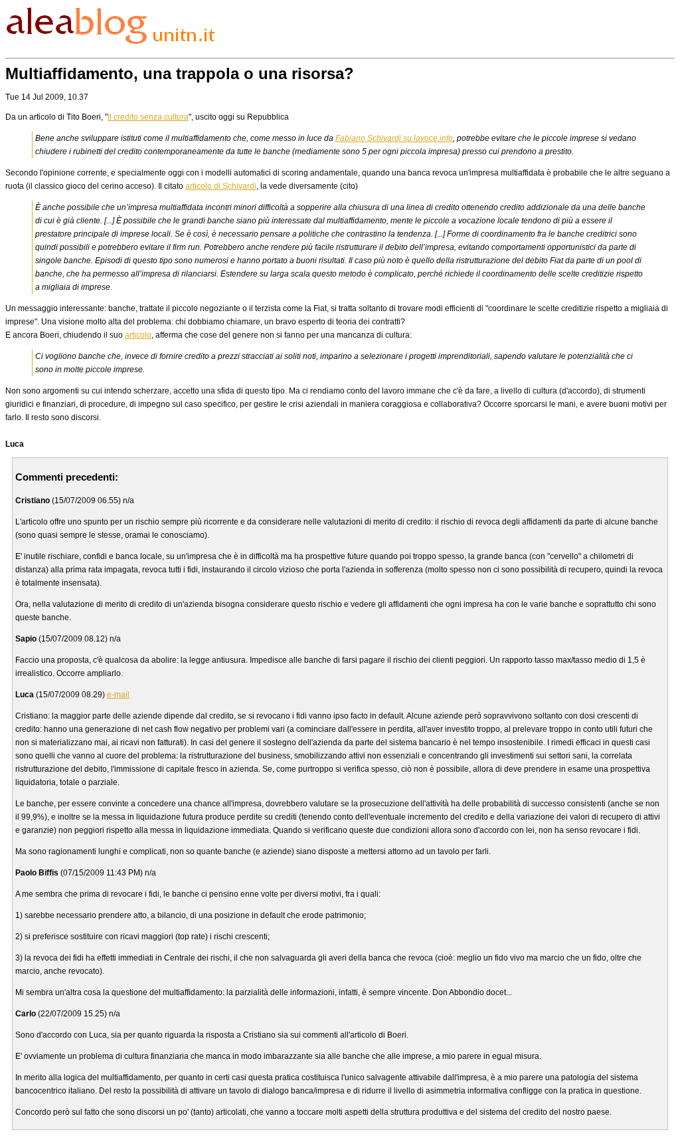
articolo (138, 335)
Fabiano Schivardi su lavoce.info (394, 138)
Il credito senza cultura (148, 117)
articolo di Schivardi (220, 186)
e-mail (118, 694)
